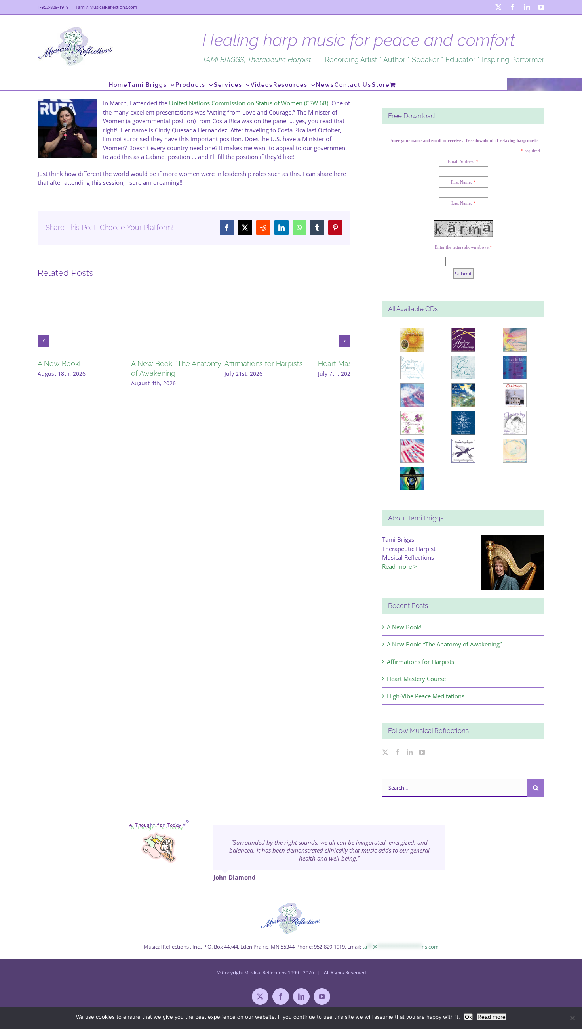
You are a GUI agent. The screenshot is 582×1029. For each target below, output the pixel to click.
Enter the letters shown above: (462, 247)
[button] (43, 341)
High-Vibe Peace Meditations (425, 696)
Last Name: (461, 203)
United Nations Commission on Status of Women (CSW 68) (248, 103)
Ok (468, 1017)
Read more (491, 1017)
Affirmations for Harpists (286, 364)
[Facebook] (397, 752)
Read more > (399, 566)
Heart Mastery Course (416, 679)
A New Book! (59, 364)
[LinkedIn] (410, 752)
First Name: (461, 182)
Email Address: (461, 161)
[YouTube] (422, 752)
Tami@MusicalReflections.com (106, 7)
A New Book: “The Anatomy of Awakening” (444, 644)
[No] (572, 1018)
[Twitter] (385, 752)
